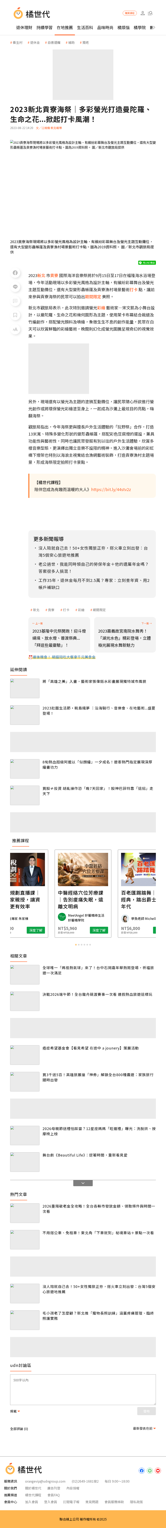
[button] (150, 13)
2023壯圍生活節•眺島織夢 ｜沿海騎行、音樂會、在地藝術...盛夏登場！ (99, 710)
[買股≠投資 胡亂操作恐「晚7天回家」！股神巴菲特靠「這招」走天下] (24, 795)
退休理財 (24, 27)
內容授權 (72, 1488)
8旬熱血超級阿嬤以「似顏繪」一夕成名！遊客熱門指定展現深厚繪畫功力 (97, 764)
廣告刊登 (53, 1488)
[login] (142, 13)
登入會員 (50, 1501)
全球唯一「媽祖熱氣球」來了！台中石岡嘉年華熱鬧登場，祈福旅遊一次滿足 (98, 970)
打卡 (66, 609)
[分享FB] (15, 273)
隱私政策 (136, 1501)
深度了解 (35, 930)
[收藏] (15, 315)
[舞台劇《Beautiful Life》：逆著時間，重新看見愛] (24, 1162)
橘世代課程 (33, 1494)
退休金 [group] (35, 42)
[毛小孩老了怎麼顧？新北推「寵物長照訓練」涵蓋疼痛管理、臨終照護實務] (24, 1320)
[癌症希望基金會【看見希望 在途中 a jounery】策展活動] (24, 1055)
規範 (13, 1411)
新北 (36, 609)
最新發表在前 (142, 1428)
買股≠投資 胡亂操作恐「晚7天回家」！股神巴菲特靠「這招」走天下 (98, 791)
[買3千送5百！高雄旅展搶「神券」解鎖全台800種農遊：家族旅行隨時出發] (24, 1081)
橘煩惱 (123, 27)
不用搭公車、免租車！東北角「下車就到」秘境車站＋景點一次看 (98, 1232)
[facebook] (142, 1471)
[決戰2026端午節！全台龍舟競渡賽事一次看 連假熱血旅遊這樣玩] (24, 1001)
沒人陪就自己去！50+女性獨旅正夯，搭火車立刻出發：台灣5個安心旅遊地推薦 (99, 1289)
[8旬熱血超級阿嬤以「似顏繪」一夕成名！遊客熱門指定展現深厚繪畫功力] (24, 769)
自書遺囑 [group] (54, 42)
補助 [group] (71, 42)
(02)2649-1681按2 (85, 1481)
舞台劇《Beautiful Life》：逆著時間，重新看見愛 (85, 1155)
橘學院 (140, 27)
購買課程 (130, 13)
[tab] (76, 945)
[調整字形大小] (15, 329)
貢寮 (51, 609)
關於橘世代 (33, 1488)
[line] (150, 1471)
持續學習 (44, 27)
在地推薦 (65, 27)
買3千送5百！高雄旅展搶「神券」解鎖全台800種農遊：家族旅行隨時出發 (98, 1077)
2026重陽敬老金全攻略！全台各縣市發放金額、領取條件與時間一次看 (99, 1208)
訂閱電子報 (71, 1501)
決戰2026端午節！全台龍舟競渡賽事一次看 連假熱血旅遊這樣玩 (97, 994)
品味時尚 (105, 27)
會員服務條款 (114, 1501)
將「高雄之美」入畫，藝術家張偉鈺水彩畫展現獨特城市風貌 (94, 681)
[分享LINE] (15, 287)
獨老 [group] (85, 42)
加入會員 (31, 1501)
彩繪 (81, 609)
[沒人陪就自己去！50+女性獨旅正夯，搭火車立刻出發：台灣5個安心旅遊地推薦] (24, 1293)
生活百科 (85, 27)
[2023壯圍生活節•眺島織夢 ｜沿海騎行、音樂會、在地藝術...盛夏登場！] (24, 715)
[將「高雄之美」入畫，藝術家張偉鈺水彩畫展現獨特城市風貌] (24, 688)
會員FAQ (53, 1494)
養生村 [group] (17, 42)
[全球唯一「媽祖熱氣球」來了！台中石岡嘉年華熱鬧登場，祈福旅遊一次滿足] (24, 974)
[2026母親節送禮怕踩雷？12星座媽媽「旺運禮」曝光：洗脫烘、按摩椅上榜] (24, 1135)
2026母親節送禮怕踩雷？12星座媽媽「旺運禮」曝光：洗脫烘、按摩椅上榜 (99, 1131)
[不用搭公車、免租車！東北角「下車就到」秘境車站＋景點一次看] (24, 1240)
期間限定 (99, 609)
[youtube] (158, 1471)
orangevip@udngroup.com (45, 1481)
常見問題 (91, 1501)
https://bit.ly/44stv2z (111, 489)
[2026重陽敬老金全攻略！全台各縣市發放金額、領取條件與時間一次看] (24, 1213)
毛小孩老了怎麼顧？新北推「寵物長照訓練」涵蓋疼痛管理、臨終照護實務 (98, 1315)
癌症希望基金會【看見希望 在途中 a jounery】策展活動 (91, 1047)
